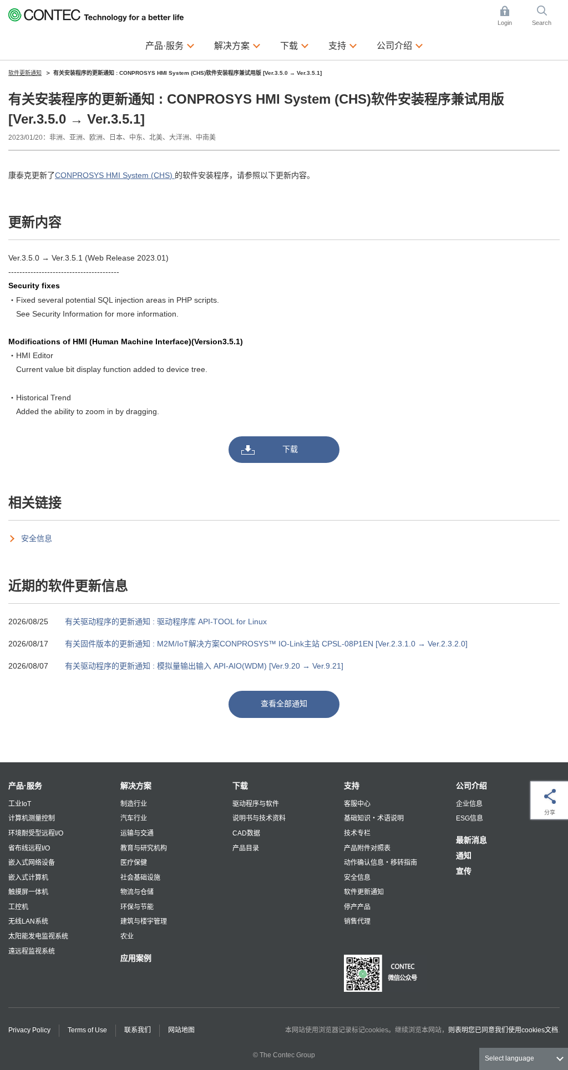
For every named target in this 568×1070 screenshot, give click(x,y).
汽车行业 (133, 818)
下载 (290, 449)
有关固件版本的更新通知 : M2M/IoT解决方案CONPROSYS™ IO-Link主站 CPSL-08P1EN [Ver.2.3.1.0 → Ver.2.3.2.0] (266, 643)
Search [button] (546, 16)
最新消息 (471, 839)
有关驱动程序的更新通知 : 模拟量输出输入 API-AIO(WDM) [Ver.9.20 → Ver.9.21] (204, 665)
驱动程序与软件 (255, 804)
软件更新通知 (364, 892)
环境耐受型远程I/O (35, 833)
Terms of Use (87, 1030)
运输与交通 (137, 833)
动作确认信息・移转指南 (380, 863)
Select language (509, 1058)
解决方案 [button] (237, 45)
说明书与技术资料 (259, 818)
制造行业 (133, 804)
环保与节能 (137, 907)
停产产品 (357, 907)
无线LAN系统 (28, 921)
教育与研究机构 (143, 848)
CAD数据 (246, 833)
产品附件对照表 (367, 848)
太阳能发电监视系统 (38, 936)
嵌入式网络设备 (31, 863)
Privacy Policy (29, 1030)
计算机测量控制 (31, 818)
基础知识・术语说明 (374, 818)
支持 (351, 785)
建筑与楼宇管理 (143, 921)
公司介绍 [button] (400, 45)
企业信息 (469, 804)
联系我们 (137, 1030)
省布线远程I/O (29, 848)
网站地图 (181, 1030)
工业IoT (19, 804)
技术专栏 (357, 833)
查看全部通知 (284, 703)
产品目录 (245, 848)
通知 (463, 855)
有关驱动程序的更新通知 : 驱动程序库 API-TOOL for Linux (166, 621)
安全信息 (36, 538)
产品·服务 (25, 785)
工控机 (18, 907)
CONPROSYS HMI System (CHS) (115, 175)
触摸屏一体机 (28, 892)
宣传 (463, 871)
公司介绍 (471, 785)
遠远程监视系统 (31, 951)
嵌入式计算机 (28, 878)
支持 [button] (342, 45)
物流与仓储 (137, 892)
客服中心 (357, 804)
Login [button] (510, 16)
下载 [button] (294, 45)
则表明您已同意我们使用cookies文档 (503, 1030)
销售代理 (357, 921)
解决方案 (135, 785)
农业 (127, 936)
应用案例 (135, 958)
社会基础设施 (140, 878)
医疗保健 (133, 863)
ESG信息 (469, 818)
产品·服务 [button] (170, 45)
